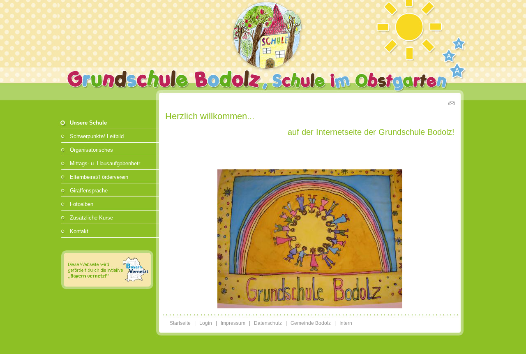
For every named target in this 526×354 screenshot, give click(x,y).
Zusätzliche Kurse (91, 218)
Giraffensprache (89, 190)
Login (205, 323)
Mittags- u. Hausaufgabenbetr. (105, 163)
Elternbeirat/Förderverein (99, 177)
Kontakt (79, 231)
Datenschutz (268, 323)
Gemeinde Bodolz (311, 323)
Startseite (180, 323)
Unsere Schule (88, 123)
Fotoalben (81, 204)
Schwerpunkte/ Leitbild (97, 136)
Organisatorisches (91, 150)
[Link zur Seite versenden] (451, 105)
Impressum (233, 323)
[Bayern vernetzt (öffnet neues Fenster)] (108, 288)
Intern (345, 323)
